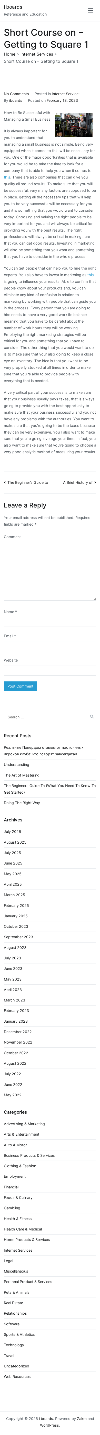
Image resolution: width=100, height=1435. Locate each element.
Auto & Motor (15, 1145)
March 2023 (14, 1000)
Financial (11, 1187)
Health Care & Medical (23, 1229)
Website (11, 660)
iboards (15, 100)
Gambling (12, 1208)
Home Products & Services (27, 1239)
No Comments (16, 94)
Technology (14, 1345)
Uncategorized (16, 1366)
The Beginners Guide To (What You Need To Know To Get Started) (50, 788)
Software (11, 1324)
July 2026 (12, 831)
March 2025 (14, 895)
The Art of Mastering (21, 775)
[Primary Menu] (90, 10)
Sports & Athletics (19, 1334)
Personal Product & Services (28, 1281)
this (7, 177)
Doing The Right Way (22, 803)
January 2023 (16, 1021)
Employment (15, 1176)
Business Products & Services (29, 1155)
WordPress (49, 1425)
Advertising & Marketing (24, 1124)
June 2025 (13, 863)
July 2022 (12, 1074)
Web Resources (17, 1376)
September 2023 (18, 937)
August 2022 (15, 1063)
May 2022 (13, 1095)
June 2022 (13, 1084)
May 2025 (13, 874)
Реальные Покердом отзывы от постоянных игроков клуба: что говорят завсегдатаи (44, 750)
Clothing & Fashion (20, 1166)
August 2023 (15, 947)
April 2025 (13, 884)
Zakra (82, 1418)
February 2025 (16, 905)
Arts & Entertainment (21, 1134)
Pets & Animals (16, 1292)
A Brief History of (78, 482)
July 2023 (12, 958)
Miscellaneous (16, 1271)
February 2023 (16, 1010)
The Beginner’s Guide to (27, 482)
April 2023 (13, 989)
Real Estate (13, 1303)
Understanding (16, 764)
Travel (9, 1355)
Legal (8, 1261)
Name (10, 611)
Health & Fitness (18, 1218)
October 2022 (16, 1053)
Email (10, 636)
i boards (13, 7)
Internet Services (66, 94)
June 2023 (13, 968)
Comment (12, 537)
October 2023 (16, 926)
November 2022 (18, 1042)
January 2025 (16, 916)
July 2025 (12, 852)
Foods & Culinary (18, 1197)
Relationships (15, 1313)
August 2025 (15, 842)
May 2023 (13, 979)
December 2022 (18, 1032)
